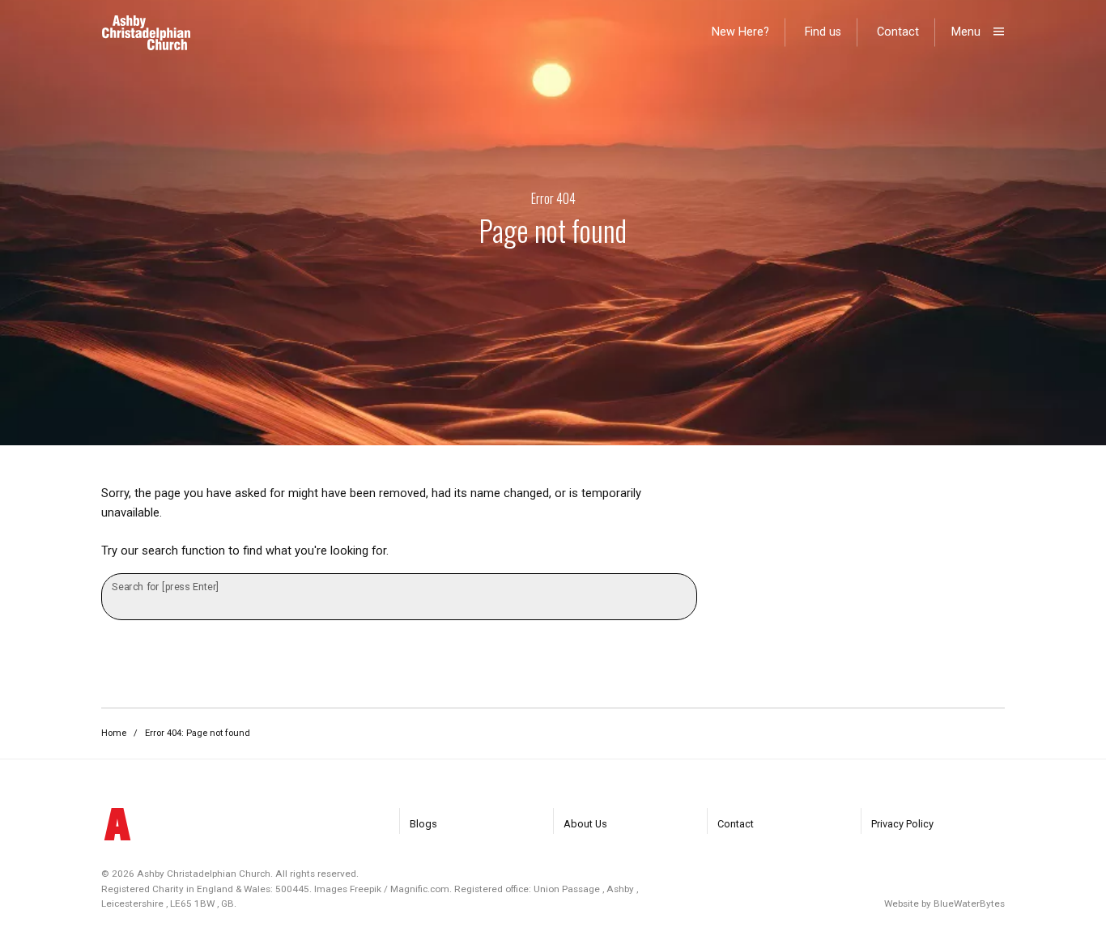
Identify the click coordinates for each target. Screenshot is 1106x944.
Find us (823, 32)
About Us (585, 824)
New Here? (740, 32)
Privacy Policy (902, 824)
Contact (898, 32)
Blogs (423, 824)
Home (113, 733)
